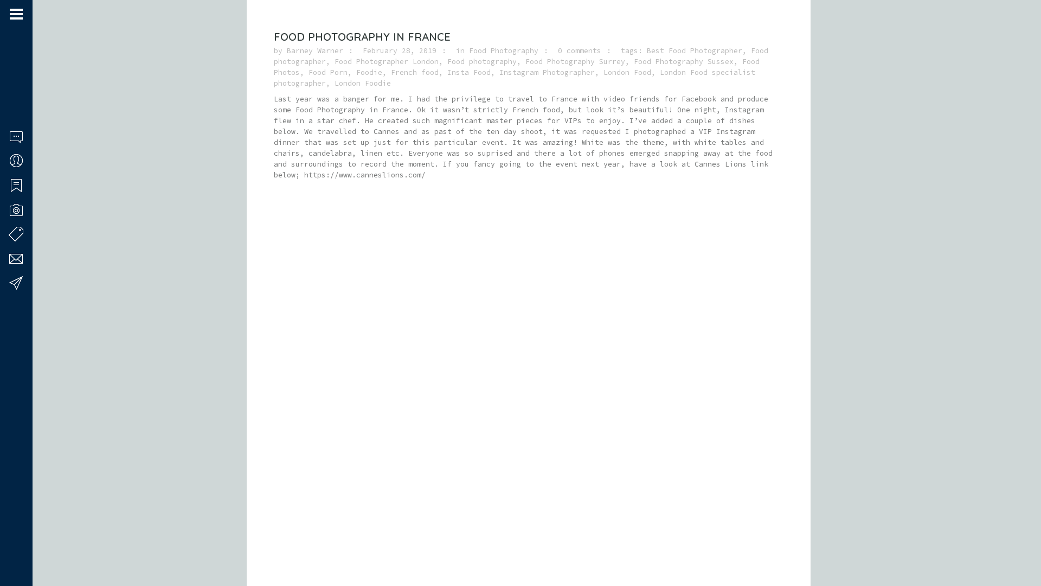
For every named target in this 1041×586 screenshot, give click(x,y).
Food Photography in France (362, 36)
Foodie (369, 72)
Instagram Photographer (547, 72)
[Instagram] (27, 544)
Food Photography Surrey (575, 61)
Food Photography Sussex (684, 61)
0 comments (579, 50)
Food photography (482, 61)
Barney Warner (315, 50)
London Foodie (363, 83)
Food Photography (503, 50)
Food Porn (328, 72)
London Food (627, 72)
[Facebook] (13, 544)
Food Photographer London (387, 61)
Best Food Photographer (694, 50)
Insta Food (469, 72)
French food (415, 72)
